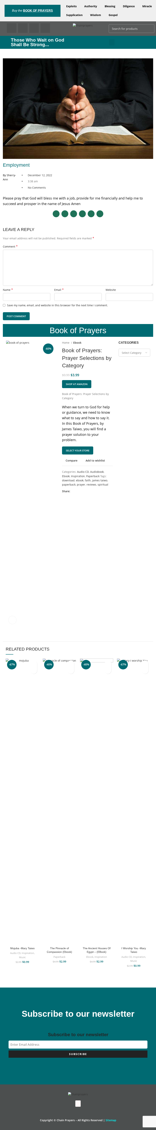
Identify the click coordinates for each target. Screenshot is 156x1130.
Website (111, 290)
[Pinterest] (34, 28)
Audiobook (97, 472)
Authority (90, 6)
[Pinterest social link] (82, 491)
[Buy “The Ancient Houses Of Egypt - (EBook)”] (108, 670)
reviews (91, 484)
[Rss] (45, 28)
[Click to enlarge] (12, 620)
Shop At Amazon (77, 384)
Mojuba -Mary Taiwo (22, 948)
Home (66, 342)
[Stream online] (33, 670)
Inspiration (78, 476)
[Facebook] (11, 28)
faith (88, 480)
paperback (69, 484)
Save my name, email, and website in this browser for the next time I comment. (57, 305)
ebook (80, 480)
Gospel (113, 15)
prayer (81, 484)
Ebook (77, 342)
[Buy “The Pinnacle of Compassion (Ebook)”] (71, 670)
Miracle (147, 6)
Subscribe (78, 1054)
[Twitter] (23, 28)
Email (59, 290)
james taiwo (99, 480)
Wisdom (95, 15)
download (68, 480)
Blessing (110, 6)
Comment (10, 246)
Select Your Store (77, 450)
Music (22, 957)
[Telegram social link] (91, 491)
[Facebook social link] (73, 491)
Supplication (74, 15)
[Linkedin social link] (86, 491)
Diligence (129, 6)
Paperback (92, 476)
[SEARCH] (149, 28)
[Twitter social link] (78, 491)
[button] (112, 42)
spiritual (103, 484)
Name (8, 290)
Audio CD (83, 472)
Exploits (71, 6)
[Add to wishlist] (33, 663)
